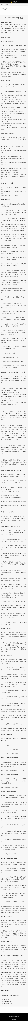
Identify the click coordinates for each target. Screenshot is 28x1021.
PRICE (19, 1014)
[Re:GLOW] (14, 1)
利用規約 (16, 1014)
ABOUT (11, 1014)
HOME (8, 1014)
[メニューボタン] (1, 1)
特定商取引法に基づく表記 (14, 1016)
